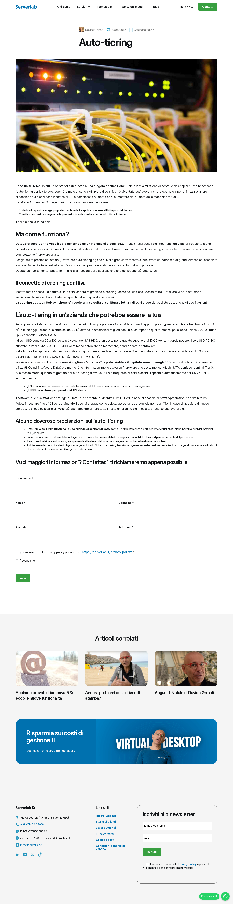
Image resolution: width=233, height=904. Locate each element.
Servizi (81, 6)
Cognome (126, 502)
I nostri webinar (106, 815)
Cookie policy (105, 839)
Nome (21, 502)
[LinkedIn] (18, 854)
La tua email (24, 478)
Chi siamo (63, 6)
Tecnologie (104, 6)
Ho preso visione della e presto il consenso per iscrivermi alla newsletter (177, 865)
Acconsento (27, 560)
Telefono (126, 527)
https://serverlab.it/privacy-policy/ (107, 552)
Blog (156, 6)
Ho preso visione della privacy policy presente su (75, 552)
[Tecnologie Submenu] (114, 7)
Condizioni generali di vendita (110, 847)
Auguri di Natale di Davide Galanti (184, 692)
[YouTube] (25, 854)
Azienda (21, 527)
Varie (150, 30)
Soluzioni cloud (132, 6)
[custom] (40, 854)
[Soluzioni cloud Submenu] (145, 7)
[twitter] (32, 854)
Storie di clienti (106, 821)
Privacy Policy (105, 833)
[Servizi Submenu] (89, 7)
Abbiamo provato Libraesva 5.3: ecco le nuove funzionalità (44, 695)
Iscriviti (152, 852)
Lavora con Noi (106, 827)
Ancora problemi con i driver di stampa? (112, 695)
